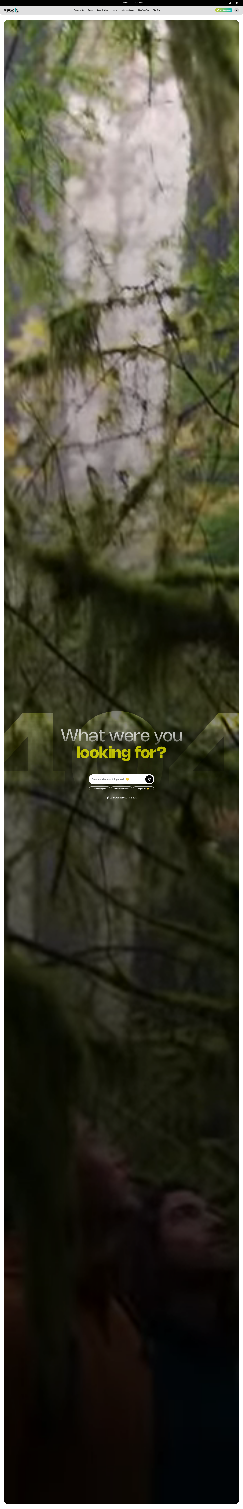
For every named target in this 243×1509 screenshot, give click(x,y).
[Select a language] (236, 2)
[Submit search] (229, 2)
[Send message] (149, 779)
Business (139, 3)
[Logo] (11, 10)
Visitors (125, 3)
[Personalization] (236, 10)
